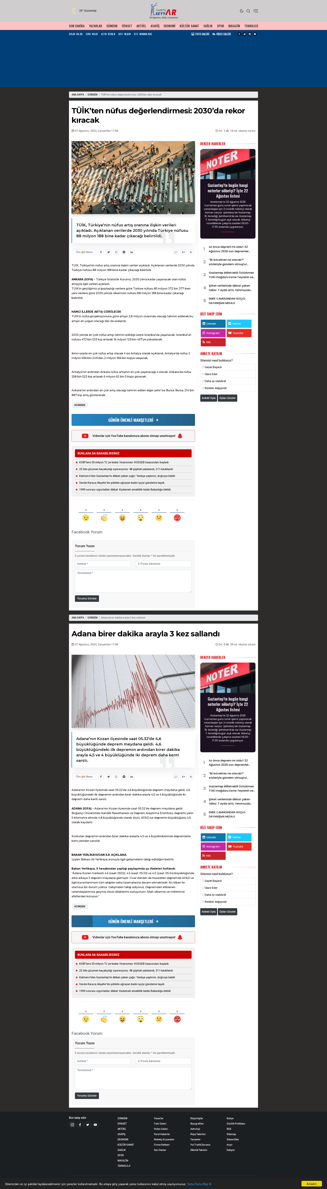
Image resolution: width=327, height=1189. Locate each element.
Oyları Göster (227, 398)
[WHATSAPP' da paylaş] (116, 252)
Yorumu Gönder (87, 598)
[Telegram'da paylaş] (124, 252)
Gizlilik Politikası (236, 1123)
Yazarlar (159, 1118)
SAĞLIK (208, 25)
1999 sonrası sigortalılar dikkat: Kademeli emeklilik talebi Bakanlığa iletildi (125, 489)
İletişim (231, 1150)
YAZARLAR (95, 25)
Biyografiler (197, 1123)
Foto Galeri (160, 1123)
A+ (183, 252)
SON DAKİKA (77, 25)
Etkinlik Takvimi (198, 1150)
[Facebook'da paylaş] (101, 252)
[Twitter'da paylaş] (109, 252)
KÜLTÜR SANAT (189, 25)
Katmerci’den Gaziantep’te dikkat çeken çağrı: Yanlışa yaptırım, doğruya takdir (127, 476)
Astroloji (195, 1129)
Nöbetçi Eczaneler (164, 1139)
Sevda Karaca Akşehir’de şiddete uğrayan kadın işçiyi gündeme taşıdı (121, 482)
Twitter (236, 323)
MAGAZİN (234, 25)
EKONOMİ (169, 25)
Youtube (238, 333)
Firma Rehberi (162, 1144)
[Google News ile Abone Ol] (84, 252)
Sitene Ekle (233, 1139)
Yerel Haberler (162, 1134)
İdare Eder (211, 374)
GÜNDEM (111, 25)
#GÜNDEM (79, 405)
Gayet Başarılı (213, 367)
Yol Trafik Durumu (200, 1144)
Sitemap (231, 1134)
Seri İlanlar (160, 1150)
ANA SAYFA (78, 94)
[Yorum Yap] (176, 252)
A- (191, 252)
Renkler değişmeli (216, 388)
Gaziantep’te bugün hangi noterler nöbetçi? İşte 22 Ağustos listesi (228, 190)
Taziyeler (195, 1139)
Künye (230, 1118)
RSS (208, 342)
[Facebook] (239, 34)
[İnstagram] (72, 1124)
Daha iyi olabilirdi (215, 381)
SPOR (220, 25)
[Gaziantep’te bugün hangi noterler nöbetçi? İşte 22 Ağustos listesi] (227, 165)
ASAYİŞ (155, 25)
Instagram (213, 333)
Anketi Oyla (209, 398)
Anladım (312, 1184)
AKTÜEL (141, 25)
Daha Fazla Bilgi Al (199, 1184)
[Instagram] (250, 34)
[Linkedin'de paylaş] (132, 252)
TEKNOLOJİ (251, 25)
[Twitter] (245, 34)
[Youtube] (255, 34)
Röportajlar (196, 1118)
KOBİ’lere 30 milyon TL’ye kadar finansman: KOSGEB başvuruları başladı (124, 462)
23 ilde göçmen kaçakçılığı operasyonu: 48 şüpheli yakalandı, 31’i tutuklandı (126, 469)
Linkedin (211, 323)
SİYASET (127, 25)
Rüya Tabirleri (198, 1134)
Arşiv (229, 1144)
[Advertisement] (163, 63)
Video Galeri (161, 1129)
